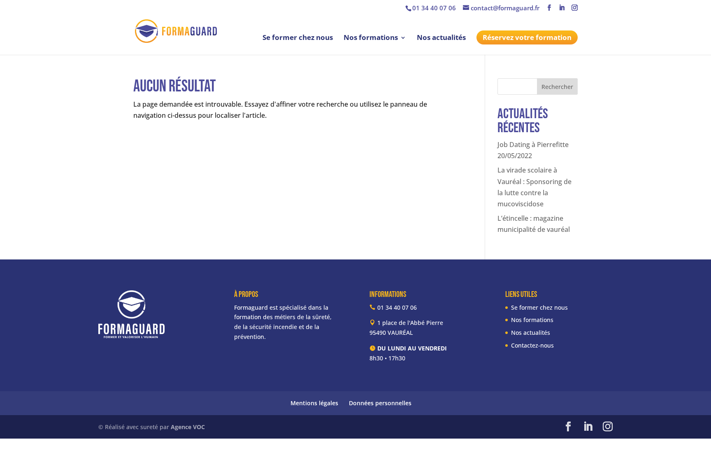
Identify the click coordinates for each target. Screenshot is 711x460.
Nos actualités (441, 38)
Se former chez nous (298, 38)
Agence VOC (188, 427)
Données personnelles (380, 403)
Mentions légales (314, 403)
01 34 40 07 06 (434, 8)
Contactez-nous (532, 345)
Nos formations (371, 38)
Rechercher (557, 87)
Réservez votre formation (527, 37)
